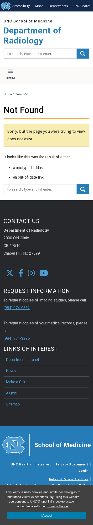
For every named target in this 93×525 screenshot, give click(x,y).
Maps (39, 6)
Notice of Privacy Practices (68, 479)
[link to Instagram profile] (31, 273)
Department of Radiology (33, 36)
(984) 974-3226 (17, 338)
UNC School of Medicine (28, 21)
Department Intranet (22, 359)
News (11, 370)
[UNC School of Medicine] (46, 445)
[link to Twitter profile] (10, 273)
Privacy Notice (57, 506)
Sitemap (13, 404)
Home (8, 94)
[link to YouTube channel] (43, 273)
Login (84, 470)
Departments (58, 6)
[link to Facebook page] (21, 273)
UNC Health (21, 464)
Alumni (11, 393)
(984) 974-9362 (17, 308)
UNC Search (82, 6)
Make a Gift (15, 382)
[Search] (83, 54)
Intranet (43, 464)
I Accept (46, 515)
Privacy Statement (72, 464)
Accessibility (21, 6)
